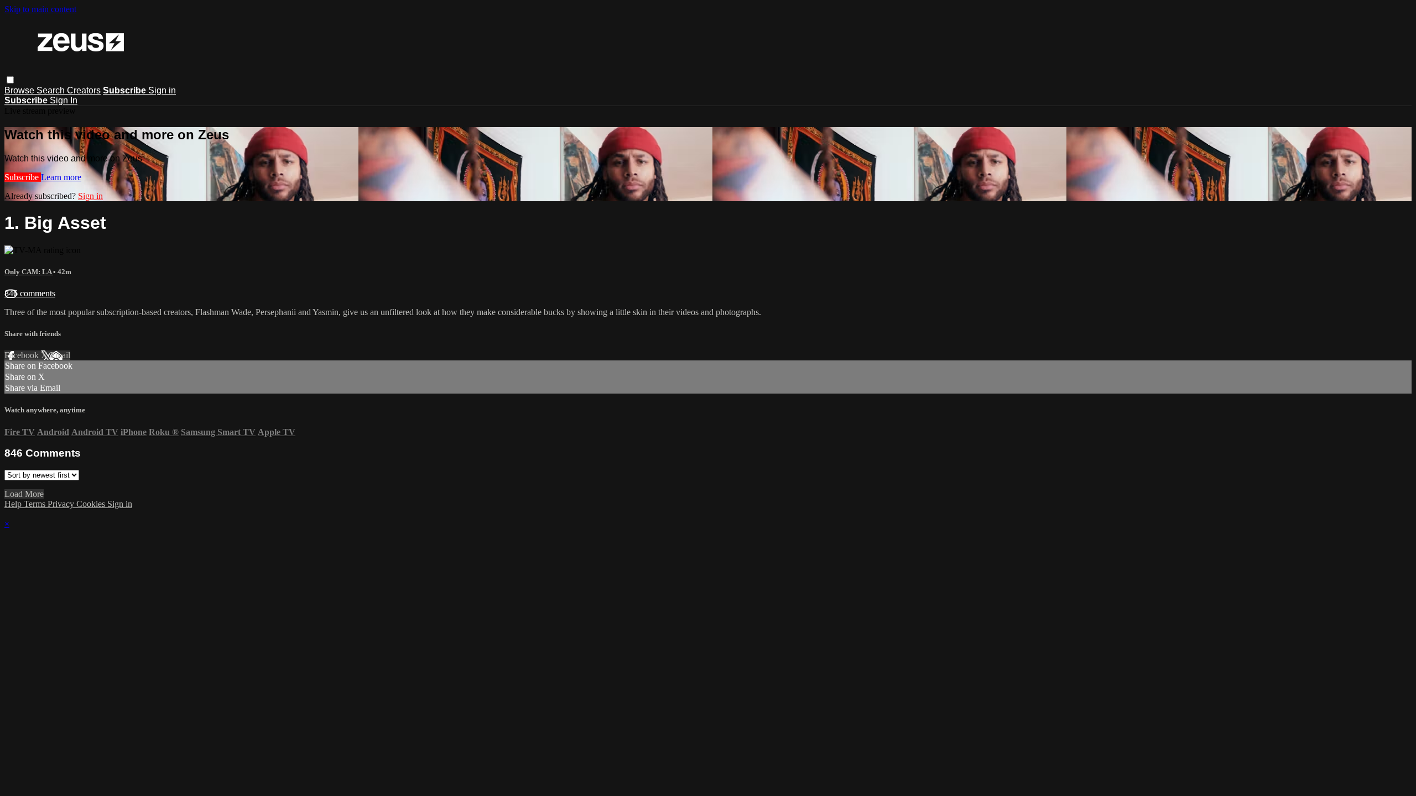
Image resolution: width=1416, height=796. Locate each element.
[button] (10, 79)
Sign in (162, 90)
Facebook (22, 355)
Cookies (91, 504)
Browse (20, 90)
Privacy (62, 504)
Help (14, 504)
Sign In (63, 100)
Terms (36, 504)
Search (52, 90)
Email (60, 355)
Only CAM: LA (28, 272)
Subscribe (22, 177)
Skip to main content (40, 9)
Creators (84, 90)
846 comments (29, 293)
